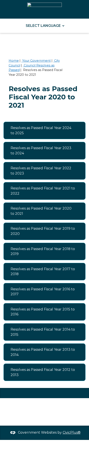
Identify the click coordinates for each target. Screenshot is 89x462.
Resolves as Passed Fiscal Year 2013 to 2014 (43, 352)
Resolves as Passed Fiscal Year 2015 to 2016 (43, 312)
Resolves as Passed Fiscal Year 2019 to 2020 (43, 231)
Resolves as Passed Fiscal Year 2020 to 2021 (41, 211)
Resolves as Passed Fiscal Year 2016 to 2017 (43, 291)
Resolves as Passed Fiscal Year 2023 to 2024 (41, 150)
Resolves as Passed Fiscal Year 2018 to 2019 (43, 251)
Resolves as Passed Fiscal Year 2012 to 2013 (43, 372)
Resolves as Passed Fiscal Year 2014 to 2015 (43, 332)
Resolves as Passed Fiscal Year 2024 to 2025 (41, 130)
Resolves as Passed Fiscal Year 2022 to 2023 (41, 170)
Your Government (36, 61)
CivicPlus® (72, 432)
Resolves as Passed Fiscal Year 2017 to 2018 (43, 271)
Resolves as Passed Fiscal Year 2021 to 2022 (43, 190)
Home (14, 61)
